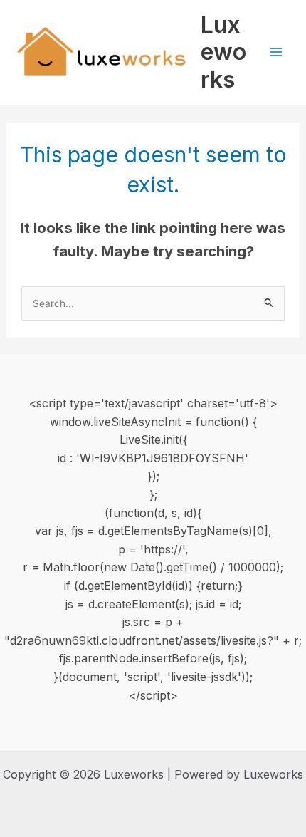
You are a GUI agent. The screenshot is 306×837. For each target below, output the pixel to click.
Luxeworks (223, 52)
